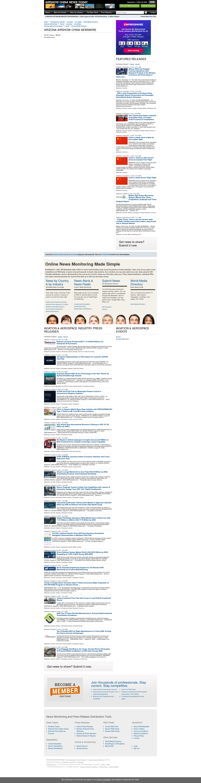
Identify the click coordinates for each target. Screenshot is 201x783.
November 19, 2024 (128, 67)
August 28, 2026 (56, 339)
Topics (62, 24)
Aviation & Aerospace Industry (136, 130)
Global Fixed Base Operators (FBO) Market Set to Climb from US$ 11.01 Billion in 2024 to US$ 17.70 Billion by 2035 (83, 519)
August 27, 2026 (56, 355)
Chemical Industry (77, 419)
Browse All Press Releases (86, 733)
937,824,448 (98, 16)
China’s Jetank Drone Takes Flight (142, 177)
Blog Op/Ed (109, 746)
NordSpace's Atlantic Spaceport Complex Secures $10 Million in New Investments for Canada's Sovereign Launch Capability (83, 440)
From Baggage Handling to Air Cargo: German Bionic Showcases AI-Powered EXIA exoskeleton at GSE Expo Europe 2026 (83, 650)
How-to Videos (139, 729)
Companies (76, 404)
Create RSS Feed (79, 306)
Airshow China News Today (66, 2)
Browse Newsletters (55, 748)
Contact (153, 12)
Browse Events (82, 748)
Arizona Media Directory (79, 26)
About (47, 12)
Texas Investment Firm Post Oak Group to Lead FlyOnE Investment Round (84, 599)
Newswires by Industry (58, 22)
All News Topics (54, 726)
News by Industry (76, 12)
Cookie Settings (114, 767)
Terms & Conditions (141, 731)
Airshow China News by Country (56, 302)
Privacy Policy (139, 736)
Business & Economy (150, 212)
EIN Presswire (106, 307)
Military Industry (77, 547)
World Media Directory (91, 22)
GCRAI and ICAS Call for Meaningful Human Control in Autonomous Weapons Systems (79, 392)
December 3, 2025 (128, 113)
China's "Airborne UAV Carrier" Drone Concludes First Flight (141, 158)
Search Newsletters (55, 746)
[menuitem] (59, 729)
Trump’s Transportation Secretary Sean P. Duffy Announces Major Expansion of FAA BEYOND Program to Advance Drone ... (76, 583)
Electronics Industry (78, 368)
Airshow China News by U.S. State (57, 304)
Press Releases (106, 12)
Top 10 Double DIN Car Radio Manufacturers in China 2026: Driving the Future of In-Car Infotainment (84, 632)
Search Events (82, 746)
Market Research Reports (86, 736)
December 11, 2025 (128, 135)
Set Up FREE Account (129, 6)
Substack (81, 762)
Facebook (65, 762)
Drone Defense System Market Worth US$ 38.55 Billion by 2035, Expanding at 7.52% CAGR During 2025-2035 (82, 553)
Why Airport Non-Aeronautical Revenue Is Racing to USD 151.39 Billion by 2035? (83, 425)
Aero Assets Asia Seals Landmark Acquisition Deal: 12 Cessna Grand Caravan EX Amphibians (142, 117)
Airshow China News (50, 24)
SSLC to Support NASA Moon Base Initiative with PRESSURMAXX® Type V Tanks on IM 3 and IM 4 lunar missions (84, 410)
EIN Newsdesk (71, 760)
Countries (70, 22)
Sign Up (136, 748)
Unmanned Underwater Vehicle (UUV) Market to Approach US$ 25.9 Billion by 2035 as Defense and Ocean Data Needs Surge (84, 503)
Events (104, 309)
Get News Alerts (92, 12)
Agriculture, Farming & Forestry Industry (66, 386)
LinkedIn (72, 762)
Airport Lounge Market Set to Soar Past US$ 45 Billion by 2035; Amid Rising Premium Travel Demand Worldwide (82, 473)
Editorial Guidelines (141, 733)
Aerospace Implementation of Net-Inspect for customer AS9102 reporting (82, 357)
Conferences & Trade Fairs (80, 659)
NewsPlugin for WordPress (82, 309)
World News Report (52, 311)
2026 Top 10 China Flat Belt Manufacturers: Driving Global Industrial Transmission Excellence (84, 614)
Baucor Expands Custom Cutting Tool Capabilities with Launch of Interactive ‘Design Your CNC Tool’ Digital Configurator (83, 488)
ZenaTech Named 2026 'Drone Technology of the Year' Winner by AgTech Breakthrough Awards (83, 374)
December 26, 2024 (128, 217)
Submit (132, 64)
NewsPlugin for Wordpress (115, 743)
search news (73, 254)
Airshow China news (59, 254)
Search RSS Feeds (112, 729)
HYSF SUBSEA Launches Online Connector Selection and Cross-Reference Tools (83, 457)
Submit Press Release (85, 726)
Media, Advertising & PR (149, 108)
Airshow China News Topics (55, 307)
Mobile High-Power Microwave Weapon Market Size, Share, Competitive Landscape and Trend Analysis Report (136, 198)
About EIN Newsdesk (141, 726)
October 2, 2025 (127, 194)
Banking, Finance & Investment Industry (83, 351)
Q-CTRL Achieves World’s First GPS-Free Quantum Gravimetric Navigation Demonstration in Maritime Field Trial (78, 534)
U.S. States (78, 22)
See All (137, 64)
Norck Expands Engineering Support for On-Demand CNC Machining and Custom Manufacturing (80, 568)
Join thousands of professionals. (115, 682)
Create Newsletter (54, 743)
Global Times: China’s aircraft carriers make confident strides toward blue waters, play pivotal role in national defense (136, 221)
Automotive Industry (61, 497)
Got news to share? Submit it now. (131, 243)
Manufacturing (76, 451)
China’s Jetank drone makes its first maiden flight (141, 138)
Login (136, 746)
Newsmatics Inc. (51, 764)
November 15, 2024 (128, 91)
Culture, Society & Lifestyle (135, 108)
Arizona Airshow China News (53, 26)
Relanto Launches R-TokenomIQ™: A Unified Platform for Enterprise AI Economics (80, 342)
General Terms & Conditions (89, 767)
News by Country (60, 12)
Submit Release (148, 6)
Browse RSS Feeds (112, 731)
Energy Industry (77, 467)
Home (46, 22)
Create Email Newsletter (81, 304)
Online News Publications (54, 309)
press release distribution (96, 760)
